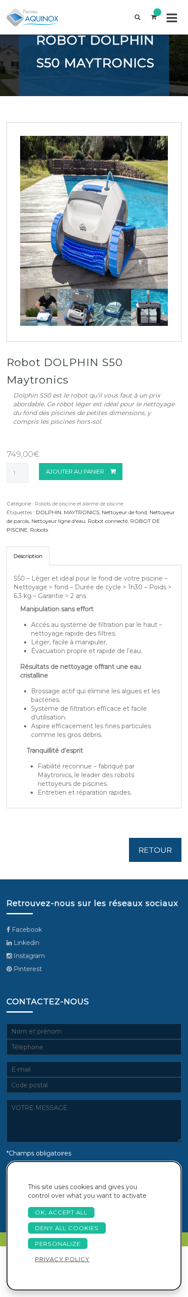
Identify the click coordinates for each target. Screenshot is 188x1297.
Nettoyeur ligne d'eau (58, 521)
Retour (155, 849)
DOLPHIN (48, 512)
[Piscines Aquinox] (40, 17)
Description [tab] (28, 556)
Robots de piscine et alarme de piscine (79, 504)
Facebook (26, 930)
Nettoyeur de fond (124, 512)
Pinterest (27, 969)
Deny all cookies (67, 1227)
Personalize (57, 1243)
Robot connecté (108, 521)
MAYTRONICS (81, 512)
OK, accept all (61, 1212)
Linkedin (25, 943)
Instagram (28, 956)
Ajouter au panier (75, 471)
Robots (39, 529)
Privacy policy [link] (62, 1258)
